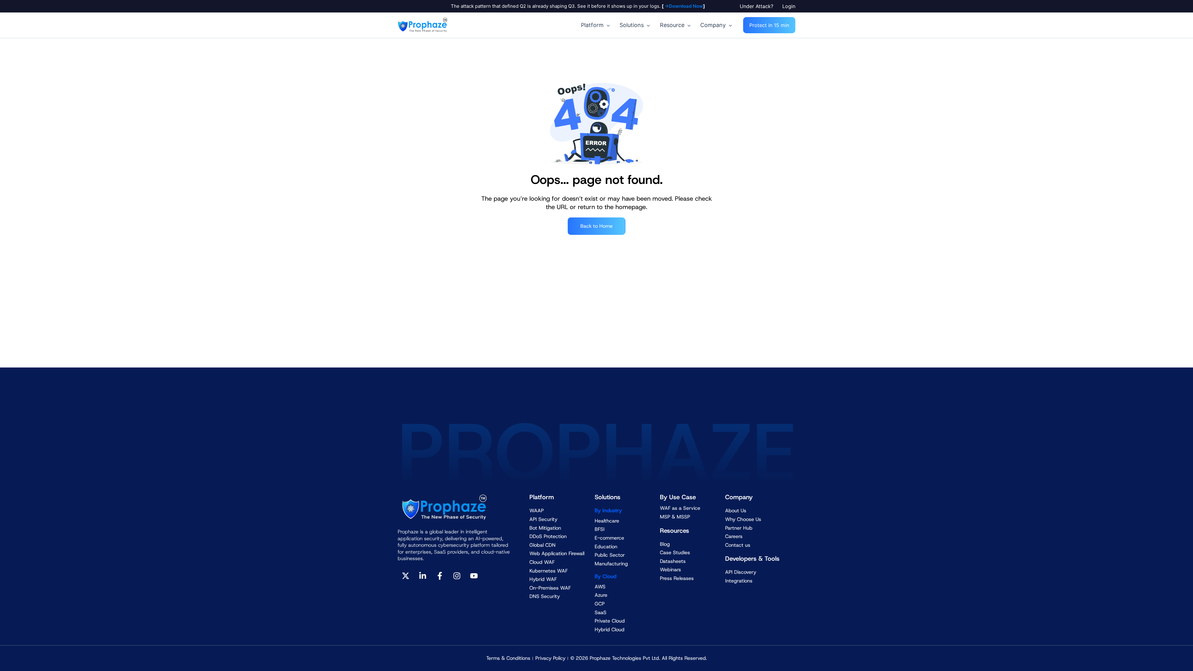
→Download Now (683, 6)
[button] (758, 6)
